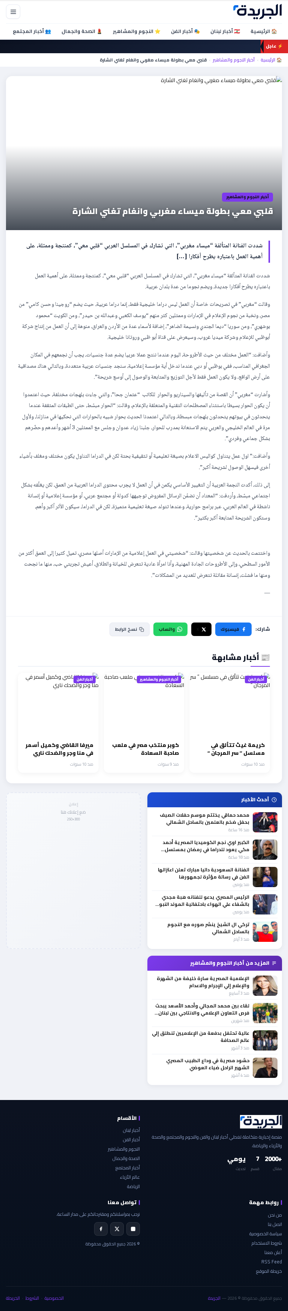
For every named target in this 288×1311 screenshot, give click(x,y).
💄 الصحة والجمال (82, 31)
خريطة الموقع (269, 1271)
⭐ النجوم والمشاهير (136, 31)
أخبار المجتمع (128, 1167)
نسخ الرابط (126, 629)
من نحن (275, 1215)
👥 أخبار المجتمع (32, 31)
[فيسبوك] (101, 1229)
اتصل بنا (275, 1224)
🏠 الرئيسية (263, 31)
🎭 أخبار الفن (185, 31)
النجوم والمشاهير (124, 1149)
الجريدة (214, 1298)
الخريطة (13, 1298)
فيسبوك (229, 629)
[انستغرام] (133, 1229)
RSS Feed (271, 1261)
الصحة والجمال (126, 1158)
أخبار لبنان (131, 1130)
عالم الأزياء (130, 1177)
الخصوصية (54, 1298)
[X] (117, 1229)
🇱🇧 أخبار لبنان (225, 31)
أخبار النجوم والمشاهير (234, 60)
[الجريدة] (257, 11)
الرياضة (133, 1186)
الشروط (32, 1298)
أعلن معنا (273, 1252)
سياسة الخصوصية (265, 1233)
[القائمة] (13, 11)
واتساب (167, 629)
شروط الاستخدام (267, 1243)
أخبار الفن (131, 1139)
